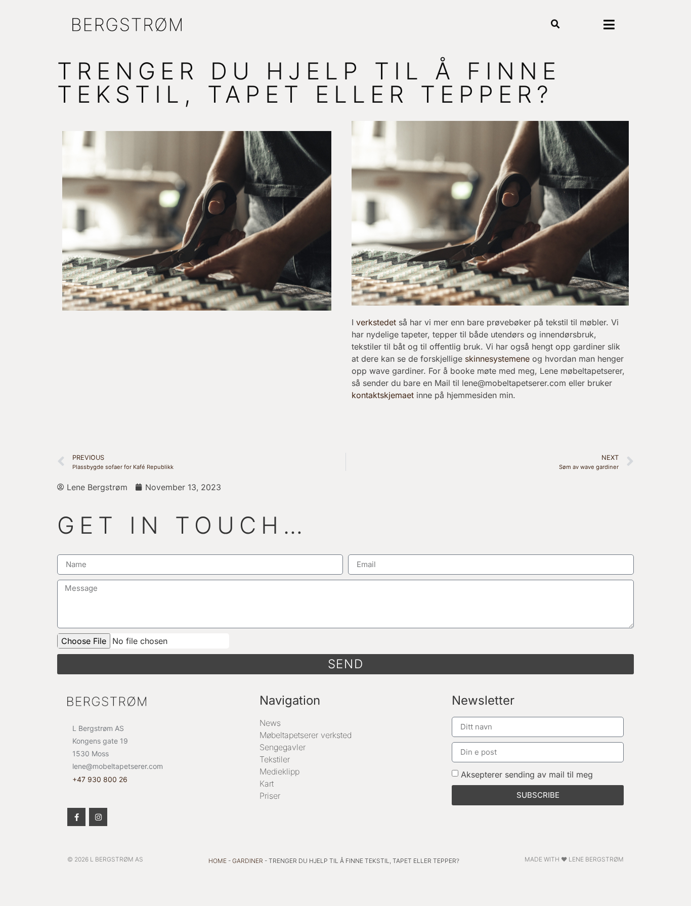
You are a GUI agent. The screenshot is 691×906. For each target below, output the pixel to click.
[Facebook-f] (76, 817)
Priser (270, 796)
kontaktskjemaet (383, 395)
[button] (556, 24)
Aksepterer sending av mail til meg (527, 774)
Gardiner (247, 861)
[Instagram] (98, 817)
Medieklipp (279, 771)
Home (217, 861)
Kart (267, 784)
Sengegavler (283, 747)
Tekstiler (275, 759)
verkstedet (376, 322)
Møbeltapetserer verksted (306, 735)
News (270, 723)
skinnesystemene (497, 359)
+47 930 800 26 (99, 779)
